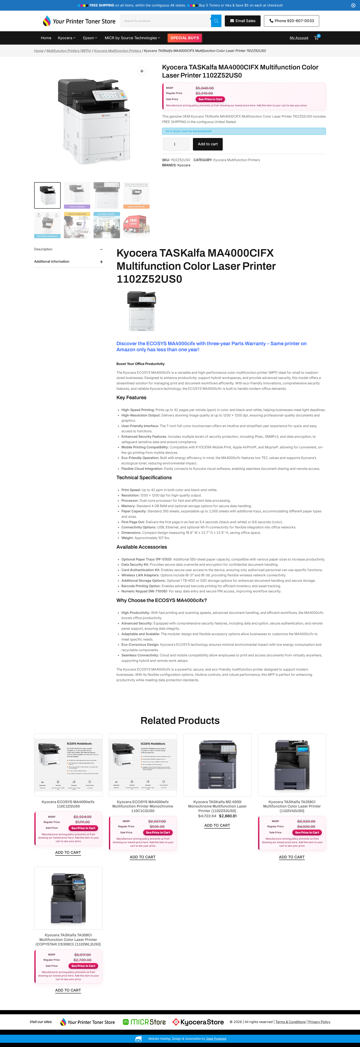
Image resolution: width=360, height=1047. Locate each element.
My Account (299, 38)
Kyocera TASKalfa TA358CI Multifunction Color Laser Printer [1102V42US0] (292, 806)
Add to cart (208, 144)
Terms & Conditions (290, 1022)
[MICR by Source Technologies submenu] (159, 37)
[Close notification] (353, 5)
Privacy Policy (319, 1022)
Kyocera (184, 165)
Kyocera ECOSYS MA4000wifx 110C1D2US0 (68, 804)
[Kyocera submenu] (74, 37)
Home (39, 51)
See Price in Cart (210, 99)
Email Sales (245, 21)
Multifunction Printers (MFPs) (68, 51)
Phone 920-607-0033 (294, 21)
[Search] (216, 21)
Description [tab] (43, 249)
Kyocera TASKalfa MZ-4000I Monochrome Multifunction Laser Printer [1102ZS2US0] (217, 806)
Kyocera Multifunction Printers (117, 51)
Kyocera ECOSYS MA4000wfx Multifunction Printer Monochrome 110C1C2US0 (142, 806)
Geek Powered (216, 1038)
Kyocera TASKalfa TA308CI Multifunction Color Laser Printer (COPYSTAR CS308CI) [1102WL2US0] (68, 939)
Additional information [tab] (51, 261)
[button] (142, 71)
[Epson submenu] (96, 37)
